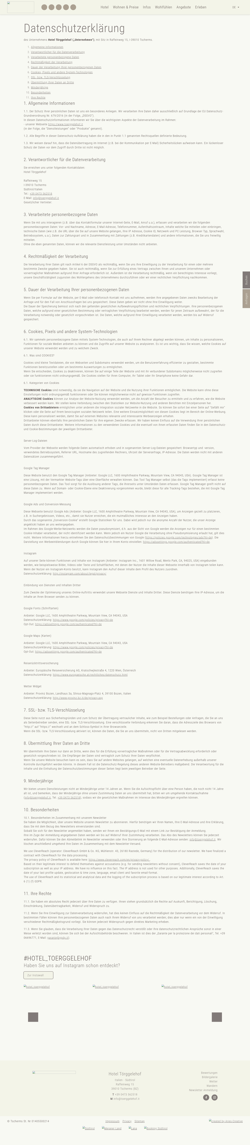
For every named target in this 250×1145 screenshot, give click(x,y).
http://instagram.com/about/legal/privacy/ (79, 573)
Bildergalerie (210, 1077)
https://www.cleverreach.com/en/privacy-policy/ (119, 859)
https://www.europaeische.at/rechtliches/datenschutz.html (90, 674)
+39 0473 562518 (41, 193)
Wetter (213, 1081)
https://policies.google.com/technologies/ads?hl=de (179, 537)
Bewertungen (209, 1072)
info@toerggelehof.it (46, 198)
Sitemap (140, 1121)
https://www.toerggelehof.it (65, 124)
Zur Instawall (35, 975)
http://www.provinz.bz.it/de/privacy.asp (78, 698)
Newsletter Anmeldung (203, 1090)
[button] (33, 1017)
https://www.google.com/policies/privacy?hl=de (83, 620)
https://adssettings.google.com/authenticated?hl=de (176, 542)
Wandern (212, 1085)
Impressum (112, 1121)
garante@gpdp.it (57, 937)
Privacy (127, 1121)
